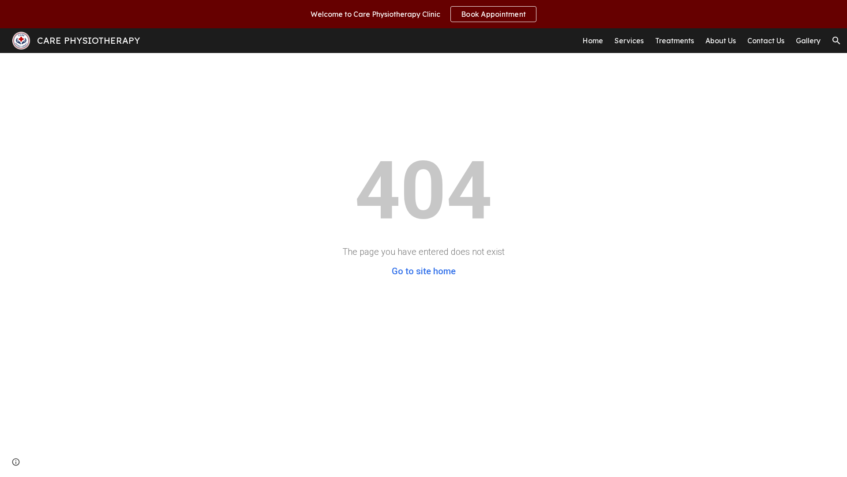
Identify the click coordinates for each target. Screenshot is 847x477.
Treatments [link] (674, 40)
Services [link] (629, 40)
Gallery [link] (808, 40)
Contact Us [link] (765, 40)
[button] (836, 40)
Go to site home (424, 271)
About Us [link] (720, 40)
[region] (423, 14)
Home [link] (592, 40)
